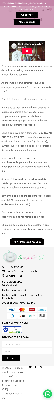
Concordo (27, 15)
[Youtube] (30, 367)
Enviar (11, 358)
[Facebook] (35, 367)
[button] (47, 393)
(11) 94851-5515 (14, 267)
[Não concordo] (50, 14)
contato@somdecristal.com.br (22, 271)
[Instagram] (41, 367)
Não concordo (27, 22)
